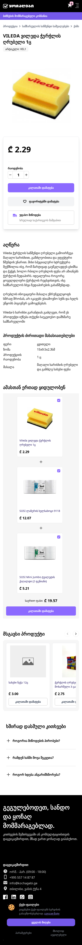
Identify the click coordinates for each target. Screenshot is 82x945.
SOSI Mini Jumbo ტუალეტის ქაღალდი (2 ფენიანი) (37, 579)
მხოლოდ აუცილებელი (59, 932)
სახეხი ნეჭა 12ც (18, 682)
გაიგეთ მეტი (51, 913)
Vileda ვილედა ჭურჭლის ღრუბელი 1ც (35, 442)
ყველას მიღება (41, 922)
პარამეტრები (23, 933)
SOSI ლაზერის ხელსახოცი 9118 (39, 511)
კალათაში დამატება (41, 187)
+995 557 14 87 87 (22, 877)
